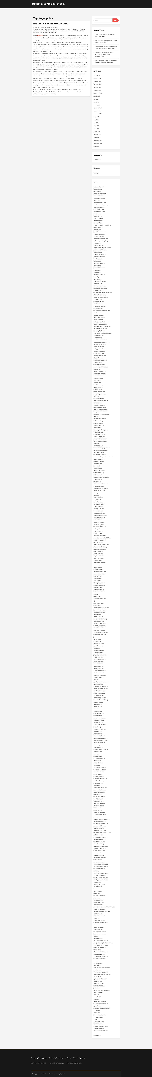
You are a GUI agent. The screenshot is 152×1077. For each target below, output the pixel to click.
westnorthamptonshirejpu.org (100, 297)
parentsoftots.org (97, 785)
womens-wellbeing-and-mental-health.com (104, 457)
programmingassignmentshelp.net (102, 225)
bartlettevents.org (97, 304)
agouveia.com (97, 1006)
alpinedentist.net (97, 279)
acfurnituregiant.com (98, 209)
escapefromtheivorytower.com (101, 342)
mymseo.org (96, 1010)
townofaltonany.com (98, 677)
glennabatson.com (98, 553)
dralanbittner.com (97, 389)
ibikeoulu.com (97, 614)
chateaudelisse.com (98, 290)
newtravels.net (97, 229)
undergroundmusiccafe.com (100, 1030)
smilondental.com (98, 423)
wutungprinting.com (98, 668)
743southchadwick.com (99, 344)
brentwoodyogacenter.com (100, 875)
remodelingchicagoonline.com (101, 873)
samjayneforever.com (99, 961)
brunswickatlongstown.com (100, 632)
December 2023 (97, 140)
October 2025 (97, 90)
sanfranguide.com (98, 529)
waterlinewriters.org (98, 781)
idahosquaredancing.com (99, 373)
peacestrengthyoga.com (99, 830)
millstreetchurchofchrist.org (100, 972)
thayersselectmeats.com (99, 769)
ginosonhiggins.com (98, 666)
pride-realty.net (97, 976)
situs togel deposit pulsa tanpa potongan (47, 30)
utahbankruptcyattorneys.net (100, 367)
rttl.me (95, 1019)
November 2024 (97, 111)
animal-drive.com (97, 763)
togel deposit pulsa (65, 30)
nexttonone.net (97, 808)
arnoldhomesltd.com (98, 353)
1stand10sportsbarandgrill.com (101, 414)
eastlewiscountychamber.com (101, 544)
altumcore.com (97, 760)
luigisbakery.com (97, 886)
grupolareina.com (97, 308)
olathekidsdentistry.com (99, 407)
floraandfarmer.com (98, 335)
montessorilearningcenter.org (100, 956)
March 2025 (96, 105)
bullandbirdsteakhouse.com (100, 864)
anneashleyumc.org (98, 844)
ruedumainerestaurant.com (100, 592)
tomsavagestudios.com (99, 454)
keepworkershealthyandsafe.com (102, 247)
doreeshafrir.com (97, 605)
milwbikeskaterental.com (99, 673)
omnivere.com (97, 214)
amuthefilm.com (97, 576)
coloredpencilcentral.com (99, 355)
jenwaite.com (96, 988)
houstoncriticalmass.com (99, 535)
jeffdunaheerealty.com (99, 828)
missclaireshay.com (98, 187)
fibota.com (96, 936)
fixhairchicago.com (98, 745)
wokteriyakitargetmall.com (100, 439)
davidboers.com (97, 794)
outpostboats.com (98, 502)
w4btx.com (96, 416)
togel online (47, 32)
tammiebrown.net (97, 646)
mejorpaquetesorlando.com (100, 412)
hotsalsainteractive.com (99, 202)
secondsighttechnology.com (100, 430)
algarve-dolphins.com (99, 661)
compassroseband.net (99, 758)
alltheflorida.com (97, 965)
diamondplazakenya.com (99, 947)
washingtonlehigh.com (99, 884)
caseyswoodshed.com (99, 742)
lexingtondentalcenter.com (48, 3)
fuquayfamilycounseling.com (100, 1003)
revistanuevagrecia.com (99, 598)
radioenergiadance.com (99, 281)
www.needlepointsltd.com (100, 862)
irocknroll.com (97, 369)
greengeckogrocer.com (99, 434)
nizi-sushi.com (97, 639)
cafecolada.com (97, 520)
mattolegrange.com (98, 652)
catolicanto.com (97, 468)
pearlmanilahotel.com (98, 268)
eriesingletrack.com (98, 398)
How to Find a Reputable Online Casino (51, 23)
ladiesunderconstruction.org (100, 317)
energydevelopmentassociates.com (102, 333)
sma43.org (96, 871)
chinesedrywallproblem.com (100, 688)
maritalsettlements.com (99, 670)
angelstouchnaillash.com (99, 418)
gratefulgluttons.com (98, 508)
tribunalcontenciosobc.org (100, 547)
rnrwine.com (96, 999)
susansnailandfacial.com (99, 814)
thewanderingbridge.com (99, 623)
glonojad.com (96, 596)
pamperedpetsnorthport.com (100, 400)
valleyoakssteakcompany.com (101, 740)
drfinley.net (96, 994)
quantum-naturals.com (99, 954)
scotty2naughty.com (98, 603)
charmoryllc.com (97, 531)
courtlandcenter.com (98, 720)
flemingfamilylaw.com (99, 997)
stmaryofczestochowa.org (100, 619)
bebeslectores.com (98, 319)
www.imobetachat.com (99, 796)
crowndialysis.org (98, 445)
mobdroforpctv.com (98, 511)
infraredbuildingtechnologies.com (101, 326)
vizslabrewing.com (98, 387)
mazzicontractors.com (99, 920)
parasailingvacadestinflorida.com (101, 974)
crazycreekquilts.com (99, 565)
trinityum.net (96, 918)
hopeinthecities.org (98, 506)
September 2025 (97, 93)
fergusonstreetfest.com (99, 958)
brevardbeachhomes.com (100, 340)
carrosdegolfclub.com (99, 331)
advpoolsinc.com (97, 733)
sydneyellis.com (97, 443)
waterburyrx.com (97, 731)
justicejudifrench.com (98, 621)
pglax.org (95, 679)
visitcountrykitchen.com (99, 659)
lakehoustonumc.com (99, 803)
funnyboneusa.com (98, 695)
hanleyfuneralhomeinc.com (100, 409)
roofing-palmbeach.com (99, 349)
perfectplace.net (97, 475)
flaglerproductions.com (99, 558)
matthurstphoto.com (98, 963)
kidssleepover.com (98, 227)
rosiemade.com (97, 403)
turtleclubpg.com (97, 711)
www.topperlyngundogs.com (100, 823)
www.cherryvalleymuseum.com (101, 310)
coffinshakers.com (98, 616)
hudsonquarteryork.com (99, 934)
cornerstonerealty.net (98, 904)
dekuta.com (96, 893)
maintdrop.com (97, 270)
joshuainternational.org (99, 812)
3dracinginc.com (97, 533)
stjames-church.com (98, 601)
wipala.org (96, 495)
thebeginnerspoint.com (99, 524)
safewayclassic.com (98, 236)
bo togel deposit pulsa (61, 29)
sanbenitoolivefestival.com (100, 515)
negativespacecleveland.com (101, 682)
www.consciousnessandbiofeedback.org (103, 907)
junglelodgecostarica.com (100, 655)
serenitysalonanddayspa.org (100, 205)
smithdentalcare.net (98, 1028)
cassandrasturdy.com (99, 513)
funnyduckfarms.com (98, 985)
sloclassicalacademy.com (100, 549)
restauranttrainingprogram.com (101, 448)
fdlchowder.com (97, 859)
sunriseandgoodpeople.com (100, 686)
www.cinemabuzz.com (99, 895)
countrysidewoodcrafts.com (100, 238)
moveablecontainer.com (99, 306)
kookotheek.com (97, 283)
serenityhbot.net (97, 810)
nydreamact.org (97, 252)
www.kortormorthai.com (99, 839)
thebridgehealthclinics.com (100, 778)
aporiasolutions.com (98, 772)
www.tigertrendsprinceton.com (101, 819)
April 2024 (96, 128)
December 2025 (97, 84)
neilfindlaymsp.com (98, 722)
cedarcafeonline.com (98, 207)
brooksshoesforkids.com (99, 767)
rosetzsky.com (97, 594)
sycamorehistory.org (98, 902)
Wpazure (56, 1074)
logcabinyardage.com (99, 792)
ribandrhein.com (97, 463)
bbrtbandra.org (97, 261)
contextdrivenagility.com (99, 612)
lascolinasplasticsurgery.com (100, 866)
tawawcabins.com (98, 376)
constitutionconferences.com (100, 749)
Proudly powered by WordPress (40, 1074)
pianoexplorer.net (97, 913)
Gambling (55, 27)
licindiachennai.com (98, 196)
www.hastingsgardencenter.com (101, 911)
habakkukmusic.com (98, 805)
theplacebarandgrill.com (99, 729)
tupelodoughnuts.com (99, 405)
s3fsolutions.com (97, 337)
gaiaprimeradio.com (98, 643)
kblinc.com (96, 396)
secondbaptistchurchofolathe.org (101, 1008)
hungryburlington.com (99, 630)
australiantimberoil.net (99, 322)
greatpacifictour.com (98, 713)
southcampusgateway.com (100, 288)
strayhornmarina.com (99, 556)
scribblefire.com (97, 479)
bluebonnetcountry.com (99, 263)
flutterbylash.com (97, 981)
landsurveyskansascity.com (100, 846)
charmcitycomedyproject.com (101, 607)
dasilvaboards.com (98, 551)
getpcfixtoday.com (98, 259)
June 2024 (96, 122)
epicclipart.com (97, 265)
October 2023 (97, 146)
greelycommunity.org (98, 589)
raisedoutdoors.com (98, 362)
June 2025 (96, 102)
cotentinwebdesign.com (99, 313)
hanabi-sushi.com (98, 889)
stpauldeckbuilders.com (99, 848)
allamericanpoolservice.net (100, 450)
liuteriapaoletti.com (98, 684)
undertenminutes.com (99, 211)
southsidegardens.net (99, 916)
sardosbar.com (97, 380)
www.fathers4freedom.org (100, 821)
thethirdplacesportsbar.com (100, 922)
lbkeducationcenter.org (99, 470)
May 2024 (96, 125)
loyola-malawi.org (98, 497)
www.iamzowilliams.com (99, 909)
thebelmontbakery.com (99, 234)
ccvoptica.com (97, 882)
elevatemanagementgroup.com (101, 990)
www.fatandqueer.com (99, 841)
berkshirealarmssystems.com (101, 385)
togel (59, 30)
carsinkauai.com (97, 970)
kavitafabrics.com (98, 702)
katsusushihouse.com (99, 587)
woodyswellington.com (99, 927)
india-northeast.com (98, 346)
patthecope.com (97, 751)
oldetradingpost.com (98, 315)
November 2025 (97, 87)
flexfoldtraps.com (97, 835)
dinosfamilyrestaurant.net (99, 324)
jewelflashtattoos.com (99, 256)
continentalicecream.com (99, 562)
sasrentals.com (97, 427)
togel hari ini (41, 32)
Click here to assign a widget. (38, 1063)
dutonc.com (96, 648)
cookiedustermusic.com (99, 697)
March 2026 (96, 75)
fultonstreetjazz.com (98, 301)
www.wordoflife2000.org (99, 371)
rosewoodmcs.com (98, 900)
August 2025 (96, 96)
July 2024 (95, 119)
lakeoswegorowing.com (99, 1001)
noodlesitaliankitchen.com (100, 250)
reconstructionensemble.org (100, 700)
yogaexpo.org (97, 481)
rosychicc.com (97, 499)
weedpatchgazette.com (99, 394)
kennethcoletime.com (99, 628)
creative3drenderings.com (100, 787)
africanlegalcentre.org (99, 585)
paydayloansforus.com (99, 232)
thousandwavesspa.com (99, 718)
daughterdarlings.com (99, 198)
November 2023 (97, 143)
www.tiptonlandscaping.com (100, 877)
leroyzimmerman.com (99, 992)
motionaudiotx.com (98, 1017)
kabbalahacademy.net (99, 421)
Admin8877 (37, 27)
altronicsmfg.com (97, 220)
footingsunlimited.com (99, 850)
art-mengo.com (97, 641)
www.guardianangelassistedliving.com (103, 943)
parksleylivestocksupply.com (100, 488)
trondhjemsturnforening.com (100, 945)
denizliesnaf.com (97, 747)
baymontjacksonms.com (99, 675)
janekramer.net (97, 637)
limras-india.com (97, 189)
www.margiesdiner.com (99, 857)
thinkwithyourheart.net (99, 364)
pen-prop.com (97, 817)
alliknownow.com (97, 542)
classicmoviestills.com (99, 517)
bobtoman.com (97, 272)
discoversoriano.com (98, 522)
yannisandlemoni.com (99, 391)
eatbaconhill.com (97, 223)
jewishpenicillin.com (98, 452)
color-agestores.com (98, 493)
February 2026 (97, 78)
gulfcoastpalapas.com (99, 776)
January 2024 (97, 137)
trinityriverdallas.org (98, 472)
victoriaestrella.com (98, 715)
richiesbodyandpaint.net (99, 193)
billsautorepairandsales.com (100, 952)
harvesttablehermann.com (100, 328)
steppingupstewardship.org (100, 880)
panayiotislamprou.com (99, 286)
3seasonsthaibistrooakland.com (101, 477)
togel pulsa (53, 32)
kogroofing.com (97, 277)
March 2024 (96, 131)
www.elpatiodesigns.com (99, 931)
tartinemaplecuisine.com (99, 634)
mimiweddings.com (98, 1024)
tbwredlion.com (97, 949)
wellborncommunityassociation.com (102, 292)
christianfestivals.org (98, 657)
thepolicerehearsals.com (99, 540)
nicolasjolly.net (97, 580)
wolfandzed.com (97, 891)
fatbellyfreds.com (97, 929)
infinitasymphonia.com (99, 583)
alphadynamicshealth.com (100, 979)
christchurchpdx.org (98, 569)
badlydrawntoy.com (98, 801)
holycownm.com (97, 706)
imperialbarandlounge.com (100, 360)
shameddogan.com (98, 783)
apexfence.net (97, 1035)
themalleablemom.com (99, 625)
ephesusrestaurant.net (99, 925)
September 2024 (97, 114)
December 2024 (97, 108)
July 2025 (95, 99)
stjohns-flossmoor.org (99, 693)
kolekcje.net (96, 466)
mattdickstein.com (98, 799)
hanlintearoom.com (98, 983)
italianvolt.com (97, 382)
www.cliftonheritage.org (99, 868)
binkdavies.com (97, 567)
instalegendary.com (98, 245)
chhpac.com (96, 1012)
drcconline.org (97, 727)
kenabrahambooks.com (99, 571)
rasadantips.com (97, 216)
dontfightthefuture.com (99, 351)
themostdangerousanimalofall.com (102, 538)
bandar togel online (39, 29)
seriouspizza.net (97, 756)
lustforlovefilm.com (98, 578)
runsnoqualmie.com (98, 853)
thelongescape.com (98, 650)
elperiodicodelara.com (99, 191)
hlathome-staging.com (99, 436)
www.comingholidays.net (99, 526)
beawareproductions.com (100, 610)
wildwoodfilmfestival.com (99, 295)
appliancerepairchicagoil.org (100, 241)
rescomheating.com (98, 1021)
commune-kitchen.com (99, 574)
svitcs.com (96, 754)
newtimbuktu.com (98, 218)
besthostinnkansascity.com (100, 1026)
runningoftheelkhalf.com (99, 826)
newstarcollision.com (98, 425)
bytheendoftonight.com (99, 504)
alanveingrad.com (98, 664)
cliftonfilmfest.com (98, 358)
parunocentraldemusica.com (100, 940)
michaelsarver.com (98, 432)
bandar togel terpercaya (49, 29)
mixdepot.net (96, 898)
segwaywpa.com (97, 774)
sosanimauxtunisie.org (99, 274)
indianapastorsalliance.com (100, 738)
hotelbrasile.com (97, 299)
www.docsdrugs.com (98, 855)
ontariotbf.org (96, 243)
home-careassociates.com (100, 484)
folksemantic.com (98, 378)
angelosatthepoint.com (99, 736)
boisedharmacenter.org (99, 490)
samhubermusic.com (98, 1033)
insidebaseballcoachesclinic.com (101, 967)
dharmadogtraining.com (99, 1015)
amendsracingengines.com (100, 837)
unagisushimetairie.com (99, 254)
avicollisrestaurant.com (99, 724)
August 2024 (96, 117)
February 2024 (97, 134)
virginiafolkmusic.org (98, 459)
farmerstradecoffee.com (99, 790)
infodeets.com (97, 200)
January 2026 (97, 81)
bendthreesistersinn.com (99, 691)
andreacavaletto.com (98, 486)
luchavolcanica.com (98, 704)
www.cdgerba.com (98, 938)
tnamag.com (96, 765)
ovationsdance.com (98, 461)
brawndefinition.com (98, 560)
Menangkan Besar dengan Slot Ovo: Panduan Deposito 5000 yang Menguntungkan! (104, 54)
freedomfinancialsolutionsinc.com (102, 832)
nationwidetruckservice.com (100, 709)
